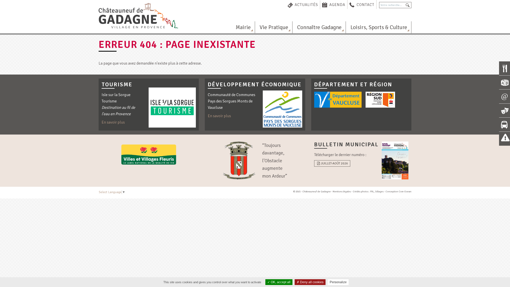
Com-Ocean (405, 191)
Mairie (243, 27)
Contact (365, 4)
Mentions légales (342, 191)
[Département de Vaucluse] (338, 100)
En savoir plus (113, 122)
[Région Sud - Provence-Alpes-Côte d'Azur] (380, 100)
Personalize (338, 282)
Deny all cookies (311, 282)
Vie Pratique (274, 27)
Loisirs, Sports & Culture (378, 27)
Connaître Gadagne (319, 27)
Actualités (306, 4)
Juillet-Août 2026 (334, 163)
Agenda (337, 4)
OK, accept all (280, 282)
